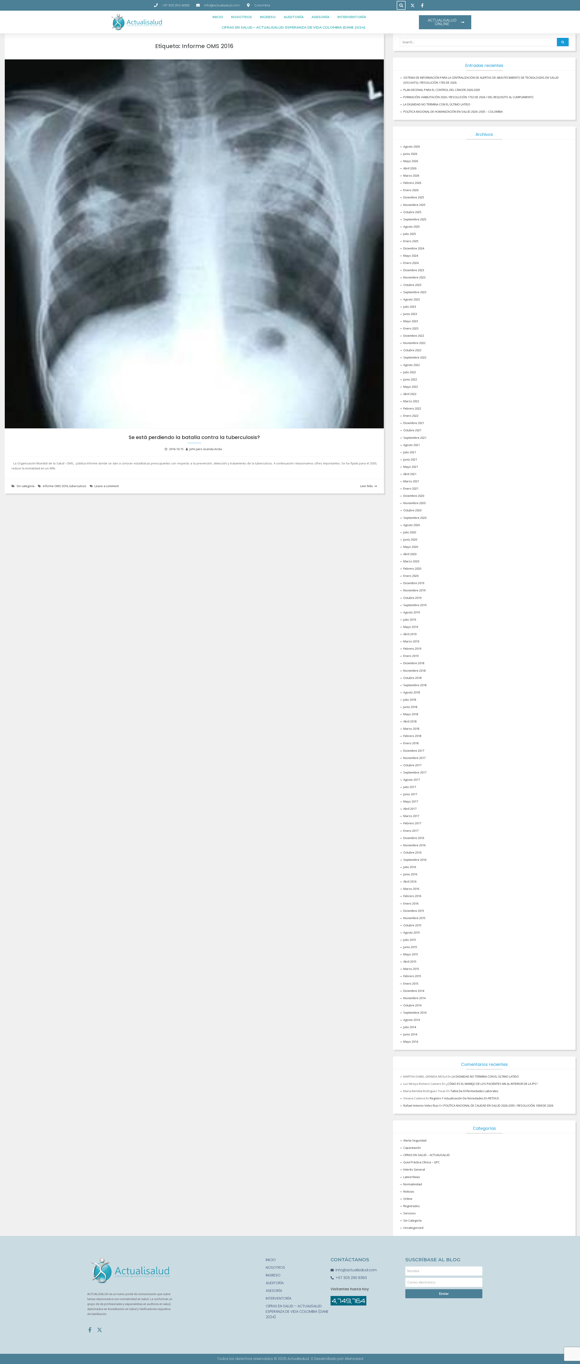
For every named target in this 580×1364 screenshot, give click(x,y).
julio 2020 (409, 532)
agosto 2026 (411, 146)
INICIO (218, 17)
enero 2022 (410, 416)
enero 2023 (410, 328)
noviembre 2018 (414, 671)
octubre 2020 (412, 510)
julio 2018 (409, 700)
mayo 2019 (410, 627)
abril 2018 (409, 721)
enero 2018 (410, 743)
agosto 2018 (411, 692)
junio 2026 (410, 154)
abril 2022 (409, 394)
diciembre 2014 (413, 991)
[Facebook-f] (89, 1329)
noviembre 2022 (414, 343)
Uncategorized (413, 1228)
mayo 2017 (410, 801)
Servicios (409, 1213)
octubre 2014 (412, 1005)
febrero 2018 (412, 736)
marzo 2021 (411, 481)
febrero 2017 (412, 823)
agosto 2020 (411, 525)
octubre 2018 (412, 678)
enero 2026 (410, 190)
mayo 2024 (410, 256)
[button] (401, 5)
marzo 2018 (411, 729)
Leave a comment (106, 486)
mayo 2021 (410, 467)
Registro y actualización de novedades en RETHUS (464, 1098)
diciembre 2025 (413, 197)
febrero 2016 (412, 896)
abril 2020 (409, 554)
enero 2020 (410, 576)
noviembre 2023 (414, 277)
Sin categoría (25, 486)
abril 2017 (409, 809)
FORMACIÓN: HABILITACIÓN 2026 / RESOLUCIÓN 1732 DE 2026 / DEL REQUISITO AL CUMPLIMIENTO (468, 97)
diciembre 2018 (413, 663)
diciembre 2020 (413, 496)
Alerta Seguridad (414, 1140)
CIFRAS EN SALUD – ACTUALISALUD (426, 1155)
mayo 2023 (410, 321)
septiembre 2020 (414, 518)
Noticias (408, 1191)
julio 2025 (409, 234)
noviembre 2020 (414, 503)
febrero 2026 (412, 183)
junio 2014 (410, 1034)
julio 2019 (409, 619)
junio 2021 (410, 459)
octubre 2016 (412, 852)
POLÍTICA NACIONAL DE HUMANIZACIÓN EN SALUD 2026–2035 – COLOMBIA (453, 112)
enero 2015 (410, 983)
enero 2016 (410, 903)
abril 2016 (409, 881)
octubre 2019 (412, 598)
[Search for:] (484, 42)
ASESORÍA (320, 17)
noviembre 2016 (414, 845)
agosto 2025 (411, 226)
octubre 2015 (412, 925)
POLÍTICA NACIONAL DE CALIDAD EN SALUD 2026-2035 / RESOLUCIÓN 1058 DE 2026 (498, 1105)
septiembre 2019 (414, 605)
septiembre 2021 (414, 438)
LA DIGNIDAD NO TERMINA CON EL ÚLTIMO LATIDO (436, 104)
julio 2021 (409, 452)
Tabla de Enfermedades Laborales (474, 1091)
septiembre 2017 (414, 772)
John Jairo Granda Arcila (205, 449)
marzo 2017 (411, 816)
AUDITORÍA (294, 17)
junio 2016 (410, 874)
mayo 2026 (410, 161)
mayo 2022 (410, 387)
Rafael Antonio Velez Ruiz (421, 1105)
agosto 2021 (411, 445)
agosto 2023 (411, 299)
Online (407, 1199)
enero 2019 (410, 656)
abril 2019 (409, 634)
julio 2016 (409, 867)
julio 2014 (409, 1027)
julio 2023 (409, 307)
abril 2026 (409, 168)
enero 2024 (410, 263)
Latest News (411, 1177)
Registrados (411, 1206)
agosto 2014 (411, 1020)
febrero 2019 (412, 649)
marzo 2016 (411, 889)
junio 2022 (410, 379)
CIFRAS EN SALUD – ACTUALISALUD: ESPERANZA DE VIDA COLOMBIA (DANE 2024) (293, 27)
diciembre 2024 (413, 248)
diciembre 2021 (413, 423)
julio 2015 (409, 940)
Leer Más (366, 486)
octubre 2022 (412, 350)
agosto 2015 (411, 932)
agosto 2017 (411, 780)
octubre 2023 (412, 285)
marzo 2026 (411, 175)
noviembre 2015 (414, 918)
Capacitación (412, 1148)
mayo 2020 (410, 547)
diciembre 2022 (413, 336)
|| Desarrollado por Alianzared (337, 1358)
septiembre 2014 (414, 1012)
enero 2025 (410, 241)
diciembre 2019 (413, 583)
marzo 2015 (411, 969)
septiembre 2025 (414, 219)
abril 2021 (409, 474)
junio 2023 (410, 314)
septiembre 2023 (414, 292)
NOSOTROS (241, 17)
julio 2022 (409, 372)
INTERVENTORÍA (351, 17)
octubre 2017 (412, 765)
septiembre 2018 (414, 685)
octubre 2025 (412, 212)
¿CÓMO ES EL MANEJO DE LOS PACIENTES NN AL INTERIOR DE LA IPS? (492, 1084)
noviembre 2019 (414, 590)
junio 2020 (410, 539)
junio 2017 (410, 794)
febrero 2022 (412, 408)
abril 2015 (409, 961)
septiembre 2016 (414, 860)
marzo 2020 (411, 561)
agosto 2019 (411, 612)
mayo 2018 (410, 714)
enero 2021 (410, 488)
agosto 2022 (411, 365)
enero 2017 (410, 831)
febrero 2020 (412, 568)
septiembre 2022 (414, 357)
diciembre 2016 (413, 838)
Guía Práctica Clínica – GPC (421, 1162)
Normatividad (412, 1184)
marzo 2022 (411, 401)
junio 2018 (410, 707)
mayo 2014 (410, 1041)
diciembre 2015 (413, 911)
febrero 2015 (412, 976)
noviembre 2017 (414, 758)
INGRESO (268, 17)
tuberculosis (77, 486)
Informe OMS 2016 (55, 486)
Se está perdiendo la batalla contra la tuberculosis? (194, 437)
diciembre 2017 (413, 751)
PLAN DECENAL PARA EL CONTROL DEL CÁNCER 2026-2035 (441, 90)
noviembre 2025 (414, 205)
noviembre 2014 (414, 998)
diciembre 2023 (413, 270)
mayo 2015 (410, 954)
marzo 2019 (411, 641)
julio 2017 (409, 787)
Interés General (414, 1169)
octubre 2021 (412, 430)
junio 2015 (410, 947)
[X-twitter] (99, 1329)
